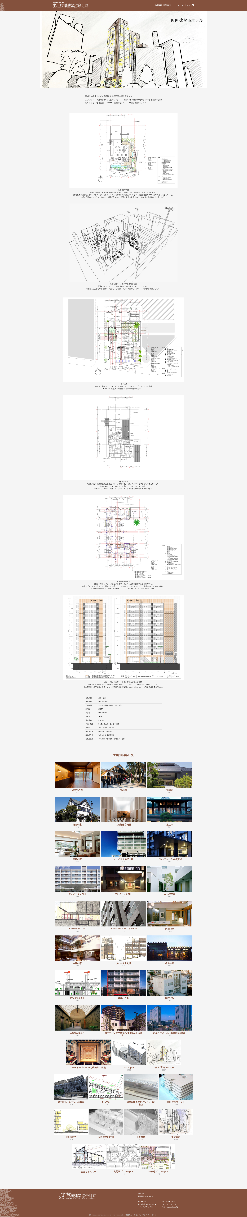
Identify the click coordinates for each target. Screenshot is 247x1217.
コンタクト (185, 5)
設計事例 (167, 5)
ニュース (175, 5)
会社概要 (158, 5)
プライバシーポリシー (150, 1215)
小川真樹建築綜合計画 (71, 5)
